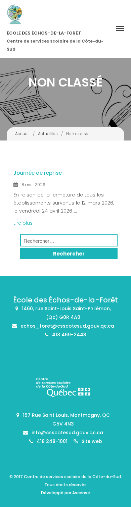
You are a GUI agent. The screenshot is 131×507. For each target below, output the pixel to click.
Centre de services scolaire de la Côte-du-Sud (72, 477)
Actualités (48, 133)
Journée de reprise (37, 172)
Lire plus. (23, 223)
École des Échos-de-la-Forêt (44, 33)
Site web (92, 441)
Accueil (22, 133)
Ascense (81, 493)
